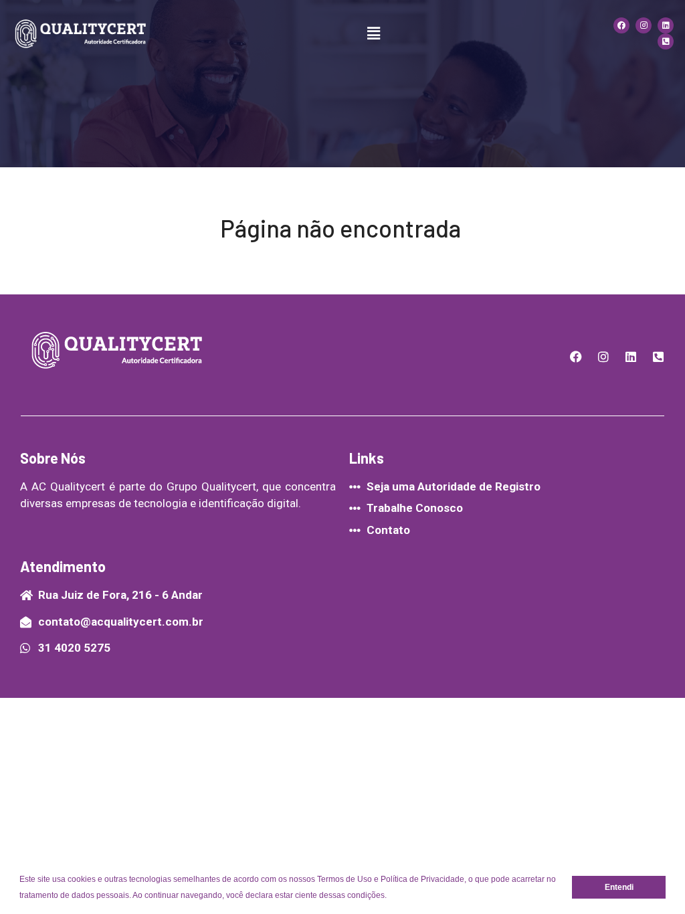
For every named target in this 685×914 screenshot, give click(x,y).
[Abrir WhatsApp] (651, 880)
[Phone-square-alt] (666, 41)
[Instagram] (643, 25)
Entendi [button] (619, 887)
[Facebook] (621, 25)
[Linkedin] (666, 25)
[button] (390, 896)
